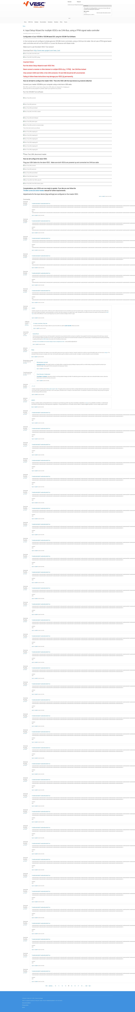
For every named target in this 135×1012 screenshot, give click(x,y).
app (87, 402)
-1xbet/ (56, 388)
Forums (65, 22)
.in (51, 388)
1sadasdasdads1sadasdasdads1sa (41, 203)
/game (53, 388)
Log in (100, 196)
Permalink (25, 205)
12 (62, 985)
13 (65, 985)
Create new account (71, 4)
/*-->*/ (33, 386)
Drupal (41, 998)
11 (58, 985)
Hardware (36, 22)
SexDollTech (36, 334)
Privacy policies (25, 1005)
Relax (32, 350)
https (48, 388)
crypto (33, 308)
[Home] (34, 4)
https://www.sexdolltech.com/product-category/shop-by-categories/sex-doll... (49, 341)
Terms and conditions (26, 1002)
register (103, 196)
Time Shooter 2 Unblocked (43, 374)
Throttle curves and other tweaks (33, 190)
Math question (87, 11)
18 (81, 985)
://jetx (50, 388)
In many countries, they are (40, 323)
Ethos (61, 22)
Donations (56, 22)
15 (71, 985)
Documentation (43, 22)
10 (55, 985)
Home (25, 22)
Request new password (79, 4)
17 (78, 985)
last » (90, 985)
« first (46, 985)
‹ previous (50, 985)
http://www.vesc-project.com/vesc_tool (47, 50)
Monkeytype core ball (42, 362)
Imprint (23, 1007)
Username (70, 1)
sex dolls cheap (45, 339)
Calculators (50, 22)
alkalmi (33, 400)
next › (86, 985)
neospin (106, 352)
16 (74, 985)
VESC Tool (30, 22)
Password (79, 1)
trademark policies (50, 1000)
